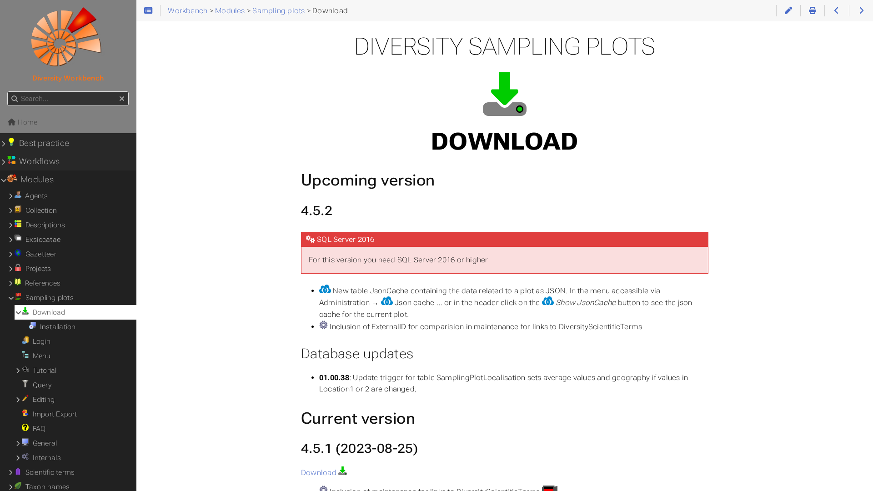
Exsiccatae (40, 239)
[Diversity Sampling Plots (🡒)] (861, 11)
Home (26, 122)
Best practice (42, 143)
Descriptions (43, 225)
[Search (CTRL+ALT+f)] (14, 99)
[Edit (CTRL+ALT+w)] (788, 11)
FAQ (37, 429)
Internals (45, 458)
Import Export (53, 414)
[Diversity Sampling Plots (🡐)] (836, 11)
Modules (35, 179)
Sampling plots (47, 298)
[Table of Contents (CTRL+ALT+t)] (148, 11)
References (40, 283)
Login (39, 341)
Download (319, 472)
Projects (36, 269)
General (43, 443)
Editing (42, 400)
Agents (34, 196)
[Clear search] (122, 99)
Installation (55, 327)
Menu (39, 356)
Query (40, 385)
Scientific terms (48, 472)
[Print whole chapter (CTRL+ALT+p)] (812, 11)
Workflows (37, 161)
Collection (39, 210)
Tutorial (42, 370)
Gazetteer (38, 254)
